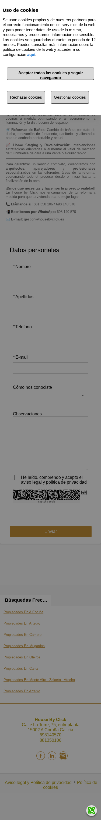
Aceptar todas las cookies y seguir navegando (50, 75)
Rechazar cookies (26, 97)
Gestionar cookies (70, 97)
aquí (31, 54)
